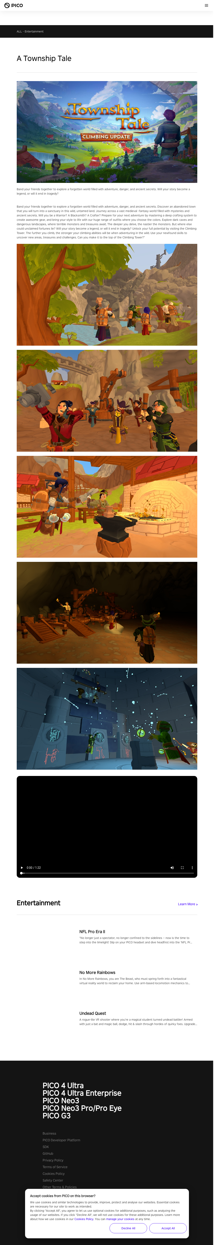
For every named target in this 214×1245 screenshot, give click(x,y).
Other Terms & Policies (60, 1187)
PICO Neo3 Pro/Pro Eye (82, 1108)
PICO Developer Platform (61, 1140)
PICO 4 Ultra (63, 1085)
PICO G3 (57, 1116)
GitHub (48, 1153)
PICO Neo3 (61, 1100)
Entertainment (34, 31)
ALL (19, 31)
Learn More (186, 904)
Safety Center (53, 1180)
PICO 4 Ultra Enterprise (82, 1093)
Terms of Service (55, 1167)
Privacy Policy (53, 1160)
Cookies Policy (54, 1173)
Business (49, 1133)
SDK (46, 1147)
